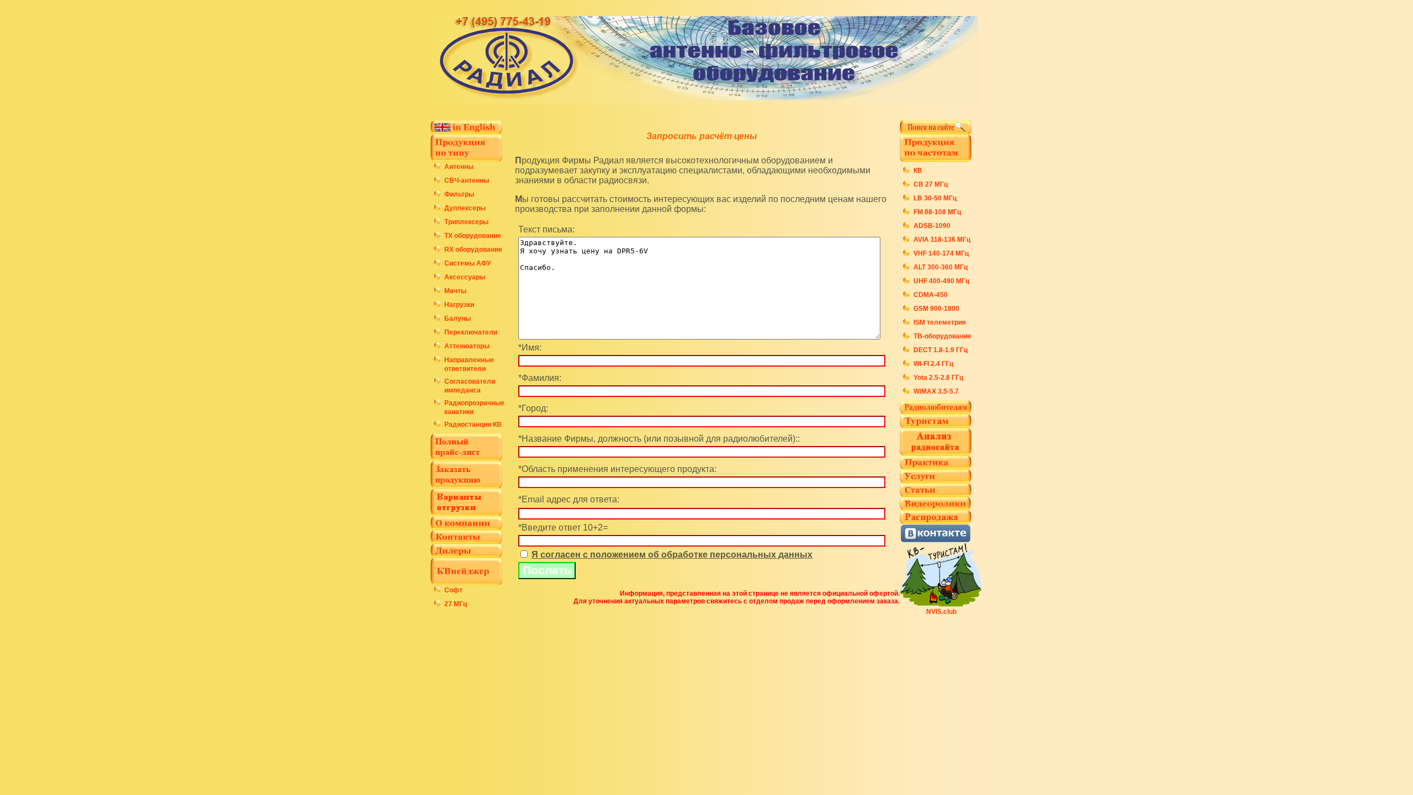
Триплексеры (466, 222)
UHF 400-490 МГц (941, 281)
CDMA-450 (930, 295)
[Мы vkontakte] (935, 539)
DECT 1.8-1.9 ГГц (940, 350)
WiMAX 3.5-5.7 (936, 391)
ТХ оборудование (472, 236)
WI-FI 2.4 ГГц (933, 364)
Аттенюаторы (467, 346)
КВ (917, 170)
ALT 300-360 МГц (940, 267)
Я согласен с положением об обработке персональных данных (672, 554)
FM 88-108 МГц (937, 212)
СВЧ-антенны (466, 180)
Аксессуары (464, 277)
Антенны (459, 167)
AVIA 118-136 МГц (941, 239)
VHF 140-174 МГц (941, 253)
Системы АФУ (467, 263)
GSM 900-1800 (936, 308)
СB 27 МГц (930, 184)
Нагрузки (459, 305)
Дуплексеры (465, 208)
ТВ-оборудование (942, 336)
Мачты (455, 291)
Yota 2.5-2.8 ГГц (938, 377)
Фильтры (459, 194)
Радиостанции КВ (473, 424)
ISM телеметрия (939, 322)
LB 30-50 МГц (935, 198)
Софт (453, 590)
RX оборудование (473, 249)
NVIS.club (941, 612)
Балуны (457, 318)
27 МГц (455, 604)
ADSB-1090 (931, 226)
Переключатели (470, 332)
